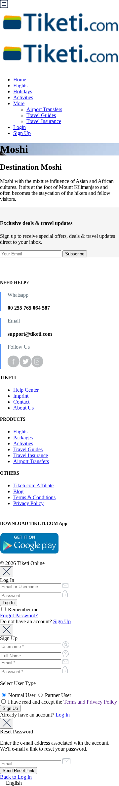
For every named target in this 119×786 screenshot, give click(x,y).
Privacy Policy (28, 503)
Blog (18, 491)
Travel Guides (41, 115)
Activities (23, 97)
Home (19, 79)
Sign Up (22, 133)
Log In (63, 715)
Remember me (22, 609)
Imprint (20, 396)
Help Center (26, 390)
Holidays (22, 91)
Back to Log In (16, 777)
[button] (59, 783)
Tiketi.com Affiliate (33, 485)
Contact (21, 402)
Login (19, 127)
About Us (23, 408)
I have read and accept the (62, 702)
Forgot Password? (19, 615)
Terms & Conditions (34, 497)
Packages (23, 437)
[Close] (6, 571)
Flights (20, 85)
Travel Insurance (43, 121)
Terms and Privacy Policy (90, 702)
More (18, 103)
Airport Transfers (44, 109)
